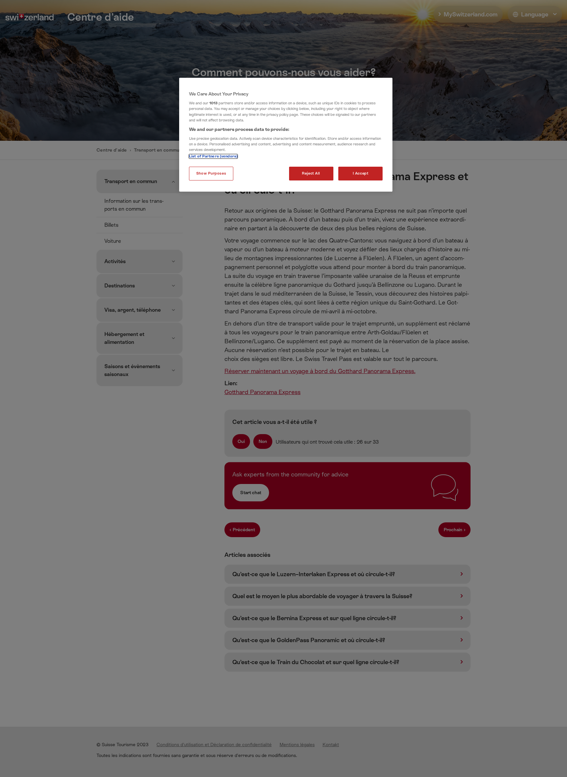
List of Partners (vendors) (213, 156)
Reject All (311, 173)
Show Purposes (211, 173)
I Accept (360, 173)
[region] (285, 135)
